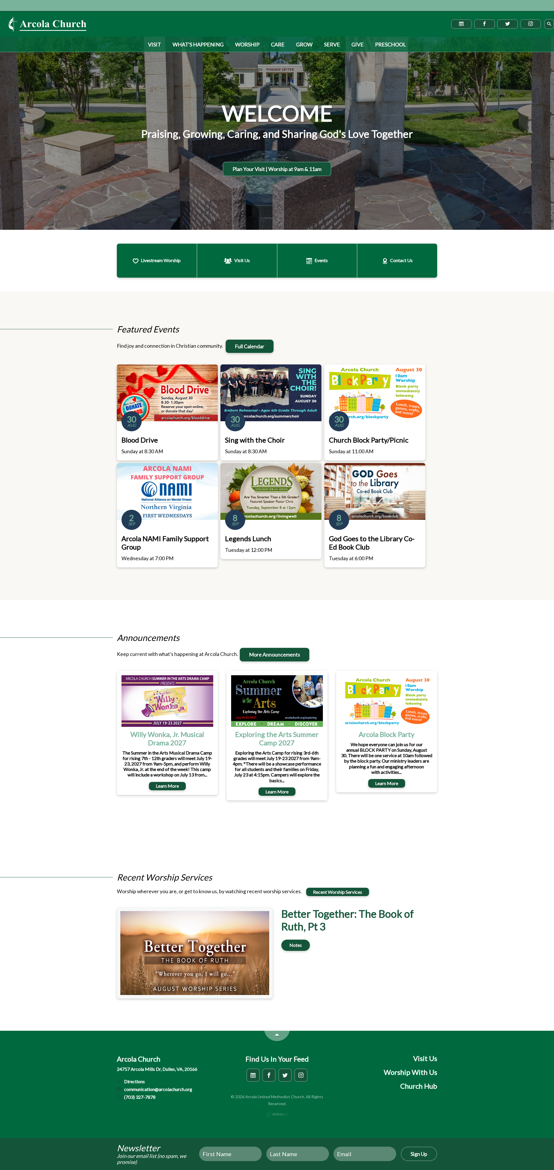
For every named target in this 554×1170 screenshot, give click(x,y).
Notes (295, 945)
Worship (247, 44)
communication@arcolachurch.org (157, 1089)
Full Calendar (249, 346)
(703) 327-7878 (139, 1097)
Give (357, 44)
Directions (134, 1081)
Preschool (390, 44)
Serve (332, 44)
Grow (304, 44)
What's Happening (198, 44)
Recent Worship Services (337, 892)
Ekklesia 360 (277, 1114)
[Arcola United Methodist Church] (48, 24)
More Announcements (274, 654)
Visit (154, 44)
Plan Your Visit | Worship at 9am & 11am (277, 169)
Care (278, 44)
